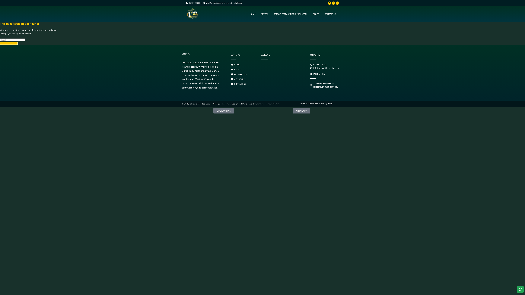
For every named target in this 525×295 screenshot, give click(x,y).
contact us (330, 14)
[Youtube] (337, 3)
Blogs (316, 14)
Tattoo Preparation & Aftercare (290, 14)
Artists (264, 14)
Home (253, 14)
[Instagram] (333, 3)
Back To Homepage (9, 43)
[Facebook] (329, 3)
